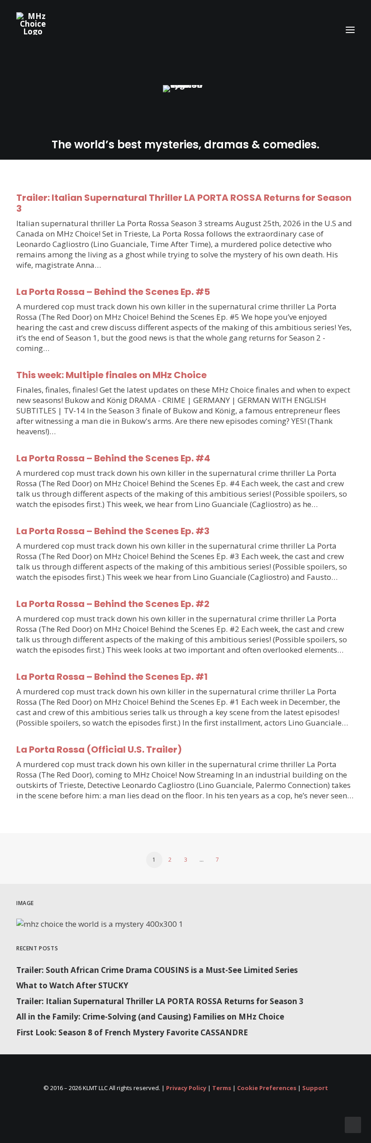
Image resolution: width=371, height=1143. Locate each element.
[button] (350, 29)
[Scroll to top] (353, 1124)
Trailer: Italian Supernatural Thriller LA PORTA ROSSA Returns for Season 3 (184, 203)
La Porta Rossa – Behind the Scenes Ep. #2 (112, 604)
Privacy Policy (186, 1088)
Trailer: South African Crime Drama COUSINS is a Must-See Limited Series (157, 970)
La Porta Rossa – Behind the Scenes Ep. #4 (113, 458)
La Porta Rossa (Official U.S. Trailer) (99, 749)
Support (315, 1088)
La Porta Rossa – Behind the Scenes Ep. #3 (112, 531)
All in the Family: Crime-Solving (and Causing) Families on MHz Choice (150, 1016)
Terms (221, 1088)
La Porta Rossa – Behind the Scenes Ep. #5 (113, 291)
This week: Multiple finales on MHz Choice (111, 375)
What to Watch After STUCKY (72, 985)
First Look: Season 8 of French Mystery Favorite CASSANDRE (132, 1032)
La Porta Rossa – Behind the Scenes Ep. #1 (112, 676)
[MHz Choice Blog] (32, 23)
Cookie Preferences (266, 1088)
